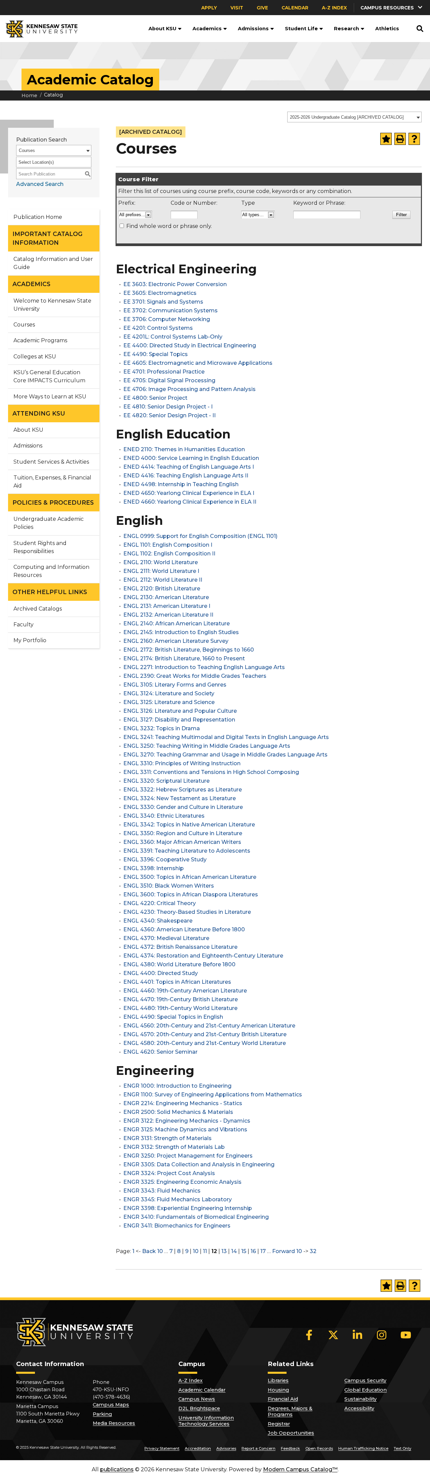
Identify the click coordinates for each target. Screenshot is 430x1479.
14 (234, 1251)
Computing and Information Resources (51, 571)
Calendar (295, 7)
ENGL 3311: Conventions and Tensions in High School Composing (211, 772)
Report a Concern (258, 1448)
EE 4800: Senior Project (155, 398)
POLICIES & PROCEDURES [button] (53, 502)
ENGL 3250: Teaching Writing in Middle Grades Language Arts (206, 746)
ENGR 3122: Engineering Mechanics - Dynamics (186, 1121)
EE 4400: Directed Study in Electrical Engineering (189, 345)
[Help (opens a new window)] (414, 139)
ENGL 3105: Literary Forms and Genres (174, 685)
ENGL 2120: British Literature (161, 588)
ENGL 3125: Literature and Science (169, 702)
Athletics (387, 29)
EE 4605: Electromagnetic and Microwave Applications (197, 363)
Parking (102, 1414)
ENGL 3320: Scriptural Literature (166, 781)
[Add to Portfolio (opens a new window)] (386, 139)
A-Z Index (334, 7)
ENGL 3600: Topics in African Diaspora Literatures (190, 894)
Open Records (319, 1448)
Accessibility (359, 1408)
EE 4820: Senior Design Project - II (169, 415)
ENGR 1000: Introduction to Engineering (177, 1086)
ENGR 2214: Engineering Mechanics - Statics (182, 1103)
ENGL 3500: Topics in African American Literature (189, 877)
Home (29, 95)
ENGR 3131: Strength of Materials (167, 1138)
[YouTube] (406, 1335)
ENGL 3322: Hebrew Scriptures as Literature (182, 789)
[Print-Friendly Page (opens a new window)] (400, 139)
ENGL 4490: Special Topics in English (173, 1017)
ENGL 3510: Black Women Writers (168, 886)
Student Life (301, 29)
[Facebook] (309, 1335)
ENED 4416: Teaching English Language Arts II (185, 475)
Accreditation (198, 1448)
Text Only (402, 1448)
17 (263, 1251)
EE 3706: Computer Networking (166, 319)
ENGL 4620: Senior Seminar (160, 1052)
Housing (278, 1390)
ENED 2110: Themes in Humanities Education (184, 449)
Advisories (226, 1448)
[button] (179, 29)
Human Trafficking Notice (363, 1448)
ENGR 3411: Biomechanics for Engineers (176, 1225)
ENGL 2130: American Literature (166, 597)
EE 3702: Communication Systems (170, 310)
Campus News (196, 1399)
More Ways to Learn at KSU (49, 396)
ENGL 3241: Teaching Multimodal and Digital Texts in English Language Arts (226, 737)
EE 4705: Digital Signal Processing (169, 380)
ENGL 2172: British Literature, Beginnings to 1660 (188, 650)
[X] (333, 1335)
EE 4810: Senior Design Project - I (168, 406)
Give (262, 7)
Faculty (23, 624)
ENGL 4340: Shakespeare (157, 921)
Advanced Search (39, 184)
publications (117, 1469)
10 (196, 1251)
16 (253, 1251)
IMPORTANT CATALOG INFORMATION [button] (47, 238)
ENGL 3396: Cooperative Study (165, 859)
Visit (236, 7)
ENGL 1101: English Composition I (167, 545)
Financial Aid (283, 1399)
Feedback (290, 1448)
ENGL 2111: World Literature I (161, 571)
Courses (24, 324)
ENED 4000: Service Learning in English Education (191, 458)
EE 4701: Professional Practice (164, 371)
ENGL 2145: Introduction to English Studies (181, 632)
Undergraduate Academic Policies (48, 523)
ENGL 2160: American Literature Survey (175, 641)
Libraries (278, 1380)
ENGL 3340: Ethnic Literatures (164, 816)
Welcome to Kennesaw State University (52, 305)
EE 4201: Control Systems (158, 328)
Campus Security (365, 1380)
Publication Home (37, 217)
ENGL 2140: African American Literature (176, 623)
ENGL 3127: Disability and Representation (179, 719)
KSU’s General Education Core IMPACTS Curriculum (49, 376)
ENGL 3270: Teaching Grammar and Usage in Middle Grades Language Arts (225, 754)
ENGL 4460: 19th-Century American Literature (185, 990)
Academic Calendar (201, 1390)
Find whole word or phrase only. (169, 226)
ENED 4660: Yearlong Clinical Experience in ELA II (189, 502)
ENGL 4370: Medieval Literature (166, 938)
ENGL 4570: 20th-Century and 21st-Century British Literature (205, 1034)
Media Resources (114, 1423)
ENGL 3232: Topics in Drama (161, 728)
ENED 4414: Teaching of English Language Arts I (188, 467)
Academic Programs (40, 340)
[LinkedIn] (357, 1335)
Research (346, 29)
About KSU (162, 29)
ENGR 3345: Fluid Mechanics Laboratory (177, 1199)
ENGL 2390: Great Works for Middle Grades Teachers (194, 676)
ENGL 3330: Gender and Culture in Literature (183, 807)
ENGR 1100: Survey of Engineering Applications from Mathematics (212, 1094)
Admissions (253, 29)
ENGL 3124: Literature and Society (168, 693)
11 (205, 1251)
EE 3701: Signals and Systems (163, 302)
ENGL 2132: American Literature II (168, 615)
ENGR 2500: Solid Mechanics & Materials (178, 1112)
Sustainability (360, 1399)
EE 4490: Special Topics (155, 354)
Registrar (279, 1424)
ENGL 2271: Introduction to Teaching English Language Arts (204, 667)
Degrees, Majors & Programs (290, 1411)
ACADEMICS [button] (31, 283)
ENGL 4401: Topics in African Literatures (177, 982)
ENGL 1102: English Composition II (169, 553)
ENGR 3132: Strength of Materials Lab (174, 1147)
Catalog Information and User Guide (53, 263)
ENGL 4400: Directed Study (160, 973)
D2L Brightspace (199, 1408)
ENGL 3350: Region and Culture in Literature (182, 833)
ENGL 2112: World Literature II (162, 580)
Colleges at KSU (34, 356)
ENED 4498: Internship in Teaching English (181, 484)
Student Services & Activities (51, 462)
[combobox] (354, 117)
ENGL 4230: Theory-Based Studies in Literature (187, 912)
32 (313, 1251)
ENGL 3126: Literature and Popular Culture (180, 711)
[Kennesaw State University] (39, 28)
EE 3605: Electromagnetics (160, 293)
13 (224, 1251)
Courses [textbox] (27, 150)
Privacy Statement (161, 1448)
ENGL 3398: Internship (153, 868)
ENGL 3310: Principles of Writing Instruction (182, 763)
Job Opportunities (291, 1433)
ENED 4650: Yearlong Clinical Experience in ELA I (188, 493)
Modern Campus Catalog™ (300, 1469)
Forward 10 (287, 1251)
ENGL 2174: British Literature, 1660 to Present (184, 658)
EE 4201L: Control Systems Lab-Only (172, 337)
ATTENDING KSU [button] (38, 413)
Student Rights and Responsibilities (40, 547)
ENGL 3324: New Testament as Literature (179, 798)
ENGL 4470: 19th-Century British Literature (180, 999)
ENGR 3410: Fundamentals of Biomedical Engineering (196, 1217)
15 (243, 1251)
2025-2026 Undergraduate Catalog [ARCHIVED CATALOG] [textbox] (347, 117)
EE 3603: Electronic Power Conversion (175, 284)
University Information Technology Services (206, 1421)
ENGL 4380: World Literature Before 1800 (179, 964)
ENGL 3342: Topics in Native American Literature (189, 824)
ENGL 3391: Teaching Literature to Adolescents (186, 851)
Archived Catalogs (37, 609)
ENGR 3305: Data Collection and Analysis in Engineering (198, 1164)
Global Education (365, 1390)
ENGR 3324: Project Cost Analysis (169, 1173)
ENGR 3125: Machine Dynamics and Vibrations (185, 1129)
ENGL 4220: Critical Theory (159, 903)
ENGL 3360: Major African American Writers (182, 842)
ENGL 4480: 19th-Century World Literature (180, 1008)
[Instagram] (382, 1335)
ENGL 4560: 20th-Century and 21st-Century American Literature (209, 1025)
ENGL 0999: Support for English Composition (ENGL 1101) (200, 536)
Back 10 (152, 1251)
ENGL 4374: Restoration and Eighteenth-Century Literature (203, 955)
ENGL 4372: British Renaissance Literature (180, 947)
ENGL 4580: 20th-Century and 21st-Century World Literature (204, 1043)
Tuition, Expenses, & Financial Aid (52, 481)
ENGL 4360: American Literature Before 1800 (184, 929)
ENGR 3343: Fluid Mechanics (162, 1191)
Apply (209, 7)
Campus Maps (111, 1405)
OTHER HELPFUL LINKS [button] (49, 591)
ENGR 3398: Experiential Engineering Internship (187, 1208)
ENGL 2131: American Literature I (166, 606)
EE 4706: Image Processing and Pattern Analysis (189, 389)
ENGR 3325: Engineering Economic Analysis (182, 1182)
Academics (207, 29)
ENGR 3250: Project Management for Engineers (188, 1156)
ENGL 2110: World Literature (160, 562)
